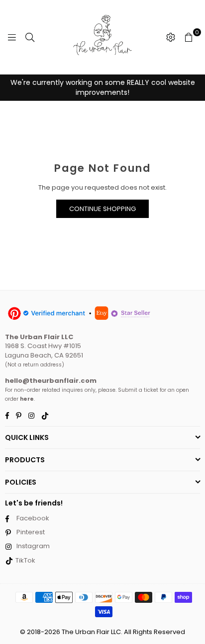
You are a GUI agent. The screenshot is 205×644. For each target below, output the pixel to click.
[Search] (30, 37)
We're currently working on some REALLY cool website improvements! (102, 87)
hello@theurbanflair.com (51, 380)
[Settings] (171, 37)
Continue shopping (102, 209)
